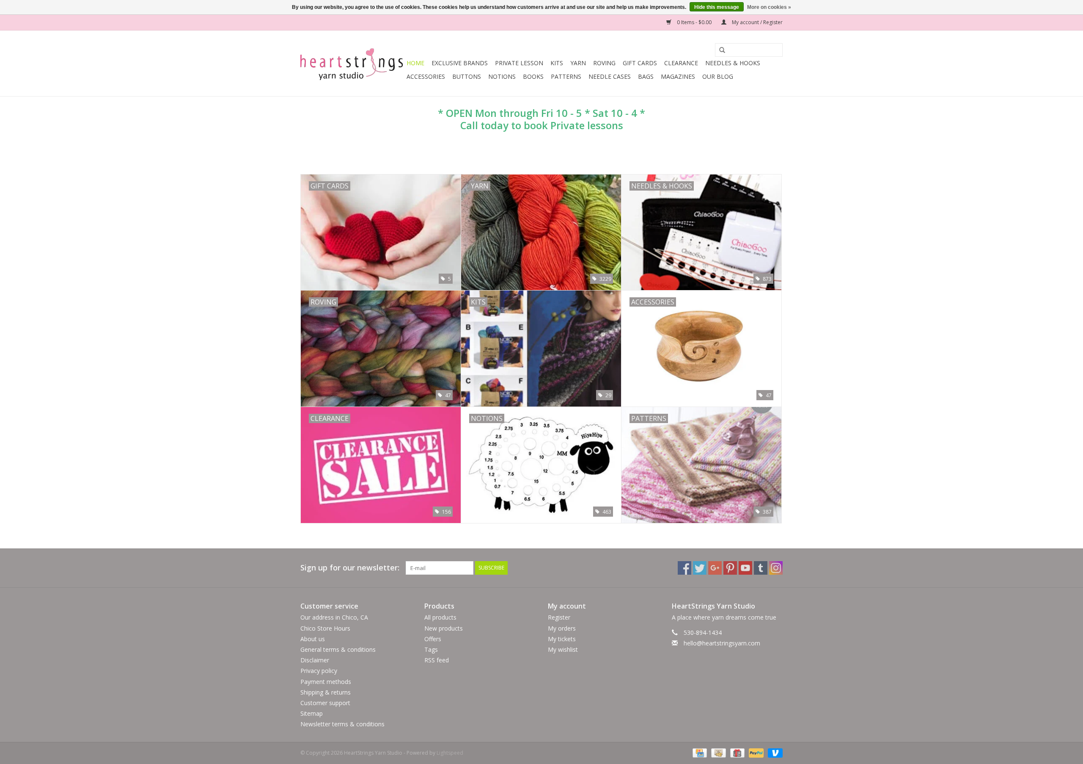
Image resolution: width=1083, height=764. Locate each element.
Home (415, 63)
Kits (556, 63)
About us (312, 639)
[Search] (719, 50)
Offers (432, 639)
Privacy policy (318, 671)
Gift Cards (640, 63)
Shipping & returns (325, 692)
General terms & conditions (338, 649)
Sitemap (311, 713)
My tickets (562, 639)
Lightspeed (450, 752)
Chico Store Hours (325, 628)
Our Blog (717, 76)
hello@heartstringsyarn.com (722, 643)
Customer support (325, 703)
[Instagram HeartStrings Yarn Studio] (776, 568)
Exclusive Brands (460, 63)
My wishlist (563, 649)
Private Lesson (519, 63)
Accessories (426, 76)
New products (443, 628)
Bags (646, 76)
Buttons (466, 76)
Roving (604, 63)
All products (440, 617)
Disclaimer (314, 660)
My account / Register (757, 22)
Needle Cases (609, 76)
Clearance (681, 63)
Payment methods (325, 682)
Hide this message (716, 7)
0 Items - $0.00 (694, 22)
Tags (431, 649)
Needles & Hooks (732, 63)
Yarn (578, 63)
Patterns (566, 76)
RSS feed (436, 660)
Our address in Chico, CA (334, 617)
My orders (562, 628)
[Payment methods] (699, 752)
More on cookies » (769, 7)
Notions (502, 76)
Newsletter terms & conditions (342, 724)
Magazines (678, 76)
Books (533, 76)
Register (559, 617)
